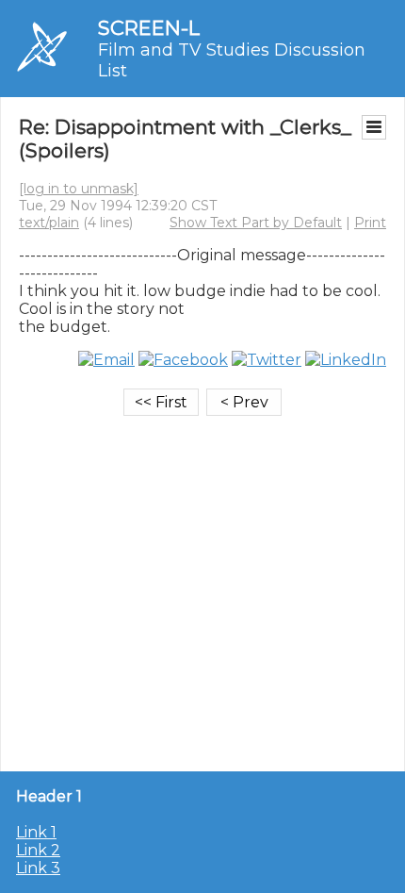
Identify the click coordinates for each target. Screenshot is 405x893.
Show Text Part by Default (256, 222)
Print (370, 222)
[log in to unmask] (78, 188)
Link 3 (38, 868)
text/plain (49, 222)
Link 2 (38, 850)
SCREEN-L (149, 28)
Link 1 (36, 832)
